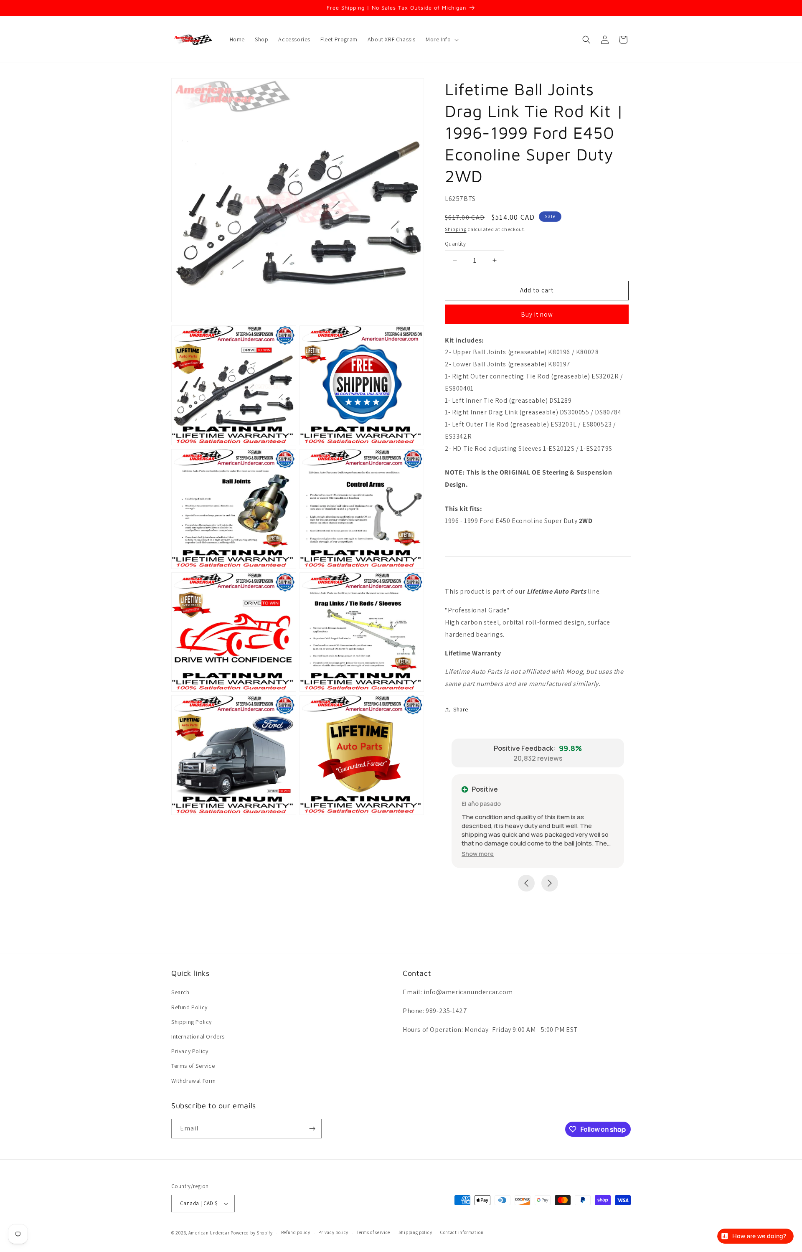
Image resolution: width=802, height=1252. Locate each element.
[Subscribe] (312, 1128)
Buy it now (537, 314)
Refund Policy (189, 1007)
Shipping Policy (191, 1022)
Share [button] (460, 709)
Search (180, 992)
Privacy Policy (189, 1051)
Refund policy (295, 1232)
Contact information (461, 1232)
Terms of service (373, 1232)
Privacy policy (333, 1232)
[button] (441, 39)
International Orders (198, 1036)
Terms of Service (193, 1065)
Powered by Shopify (252, 1233)
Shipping (456, 229)
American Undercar (209, 1233)
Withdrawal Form (193, 1080)
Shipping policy (415, 1232)
